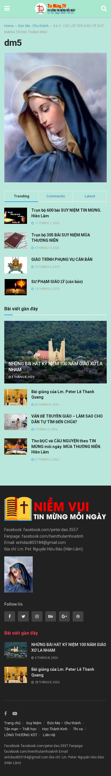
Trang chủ (12, 723)
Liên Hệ (49, 735)
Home (9, 26)
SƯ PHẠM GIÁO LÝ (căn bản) (57, 281)
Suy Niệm (34, 723)
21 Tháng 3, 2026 (46, 459)
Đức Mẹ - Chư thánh (33, 26)
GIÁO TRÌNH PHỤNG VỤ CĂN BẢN (61, 259)
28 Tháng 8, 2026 (46, 404)
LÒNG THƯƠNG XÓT (20, 735)
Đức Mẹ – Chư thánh (64, 723)
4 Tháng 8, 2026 (22, 377)
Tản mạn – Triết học (20, 729)
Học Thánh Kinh (54, 729)
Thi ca (78, 729)
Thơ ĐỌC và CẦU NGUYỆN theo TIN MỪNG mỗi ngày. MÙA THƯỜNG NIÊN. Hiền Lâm (66, 446)
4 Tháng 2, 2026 (45, 429)
